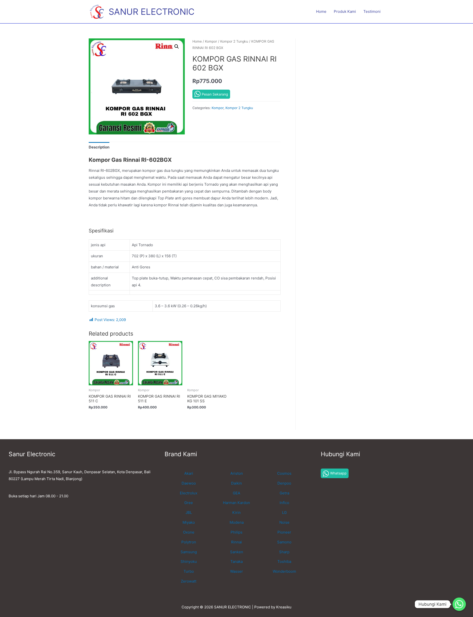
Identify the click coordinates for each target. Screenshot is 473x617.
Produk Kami (345, 11)
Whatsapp (338, 473)
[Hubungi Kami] (459, 604)
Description (99, 147)
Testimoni (372, 11)
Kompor (211, 41)
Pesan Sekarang (215, 94)
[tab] (99, 147)
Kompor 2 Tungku (234, 41)
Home (321, 11)
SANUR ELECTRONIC (151, 11)
